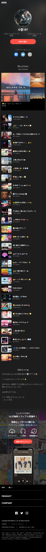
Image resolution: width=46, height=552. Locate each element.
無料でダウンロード (23, 441)
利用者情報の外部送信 (8, 527)
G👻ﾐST (10, 487)
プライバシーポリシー (17, 524)
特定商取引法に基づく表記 (26, 527)
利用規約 (4, 524)
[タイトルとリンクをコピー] (30, 54)
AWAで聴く (23, 41)
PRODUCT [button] (6, 496)
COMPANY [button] (7, 503)
